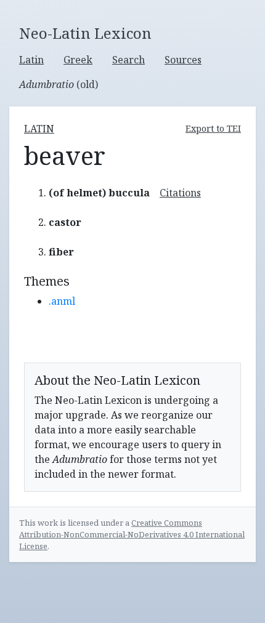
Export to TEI (213, 128)
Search (128, 59)
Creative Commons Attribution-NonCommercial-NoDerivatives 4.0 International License (132, 534)
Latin (31, 59)
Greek (77, 59)
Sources (183, 59)
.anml (62, 301)
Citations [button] (180, 192)
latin (39, 128)
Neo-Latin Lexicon (85, 33)
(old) (58, 84)
